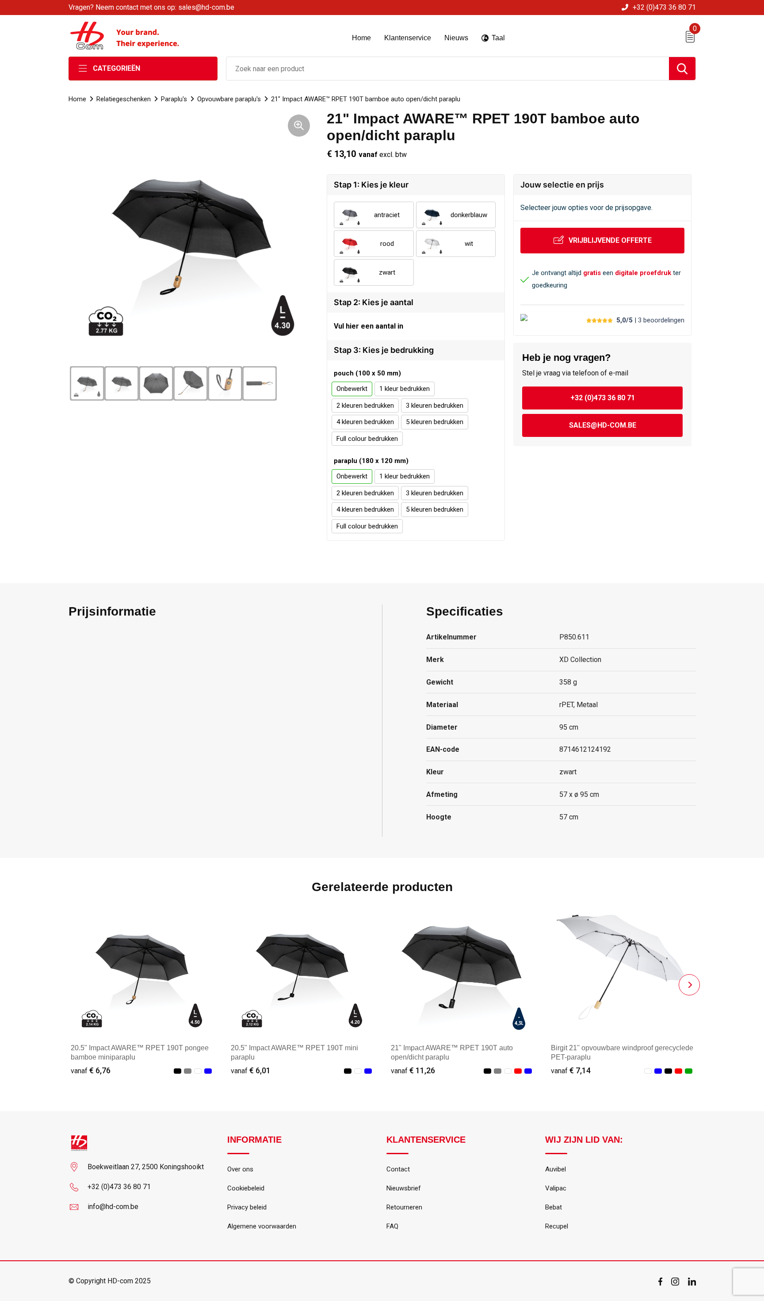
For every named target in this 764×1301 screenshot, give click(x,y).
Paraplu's (174, 99)
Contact (398, 1169)
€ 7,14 (571, 1070)
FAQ (392, 1226)
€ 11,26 (413, 1070)
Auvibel (555, 1169)
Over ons (240, 1169)
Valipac (555, 1188)
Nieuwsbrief (403, 1188)
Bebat (553, 1207)
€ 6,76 (91, 1070)
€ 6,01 (251, 1070)
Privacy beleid (247, 1207)
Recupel (556, 1226)
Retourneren (404, 1207)
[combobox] (447, 68)
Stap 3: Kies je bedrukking (384, 350)
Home (77, 99)
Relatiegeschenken (123, 99)
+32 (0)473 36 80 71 (664, 7)
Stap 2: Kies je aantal (373, 302)
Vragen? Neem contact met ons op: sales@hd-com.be (151, 7)
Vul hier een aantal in (368, 326)
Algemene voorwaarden (261, 1226)
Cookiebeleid (245, 1188)
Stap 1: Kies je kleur (371, 184)
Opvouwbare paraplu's (229, 99)
